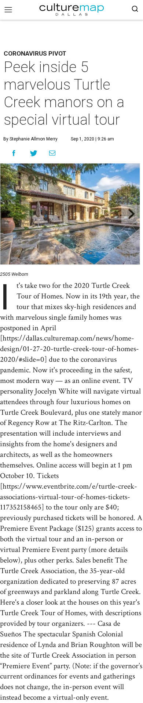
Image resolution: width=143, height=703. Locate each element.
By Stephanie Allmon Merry (30, 139)
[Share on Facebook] (13, 153)
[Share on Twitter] (33, 153)
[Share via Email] (52, 153)
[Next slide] (130, 214)
